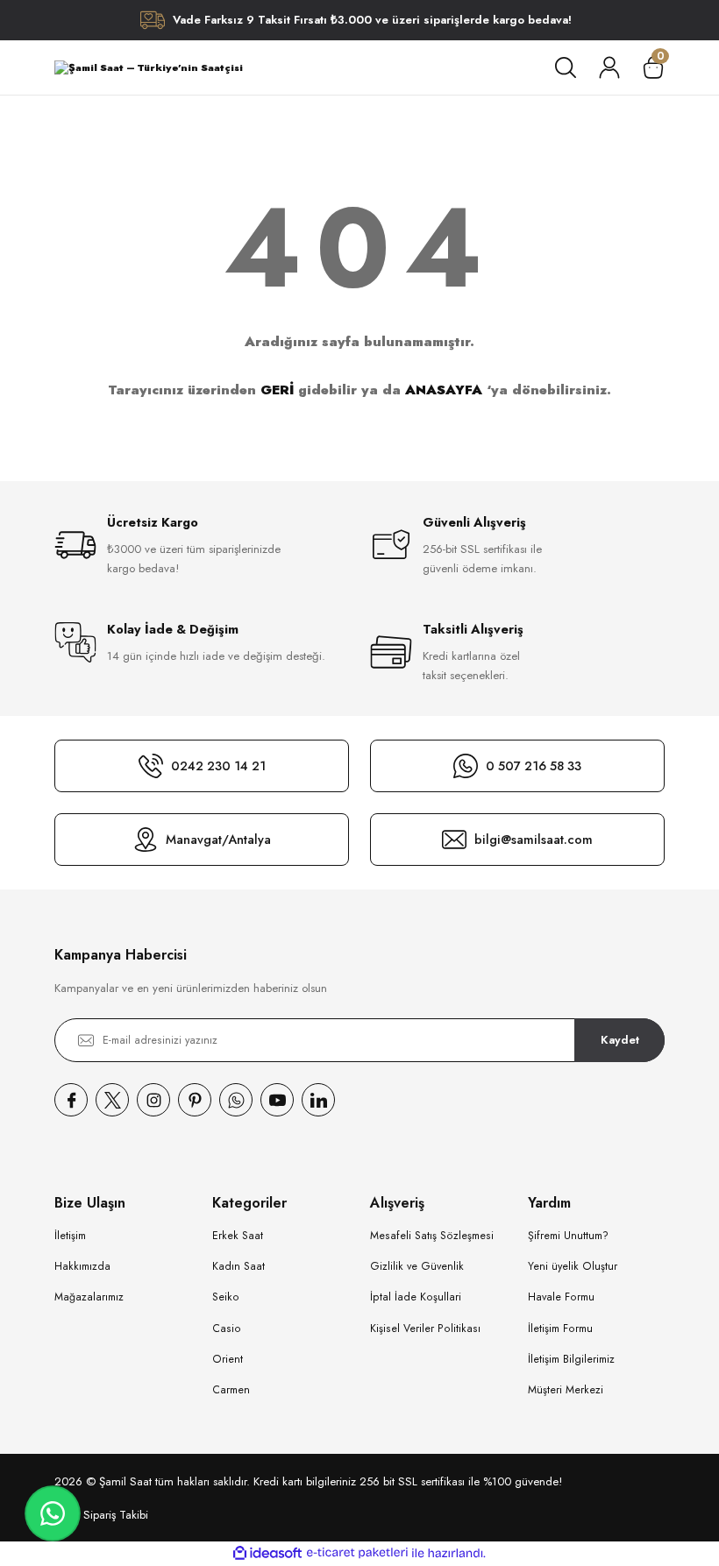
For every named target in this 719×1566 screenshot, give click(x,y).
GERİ (277, 390)
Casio (226, 1328)
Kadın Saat (238, 1266)
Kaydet (620, 1039)
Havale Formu (561, 1297)
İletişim (70, 1236)
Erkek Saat (237, 1236)
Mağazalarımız (89, 1297)
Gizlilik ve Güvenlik (417, 1266)
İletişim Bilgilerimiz (571, 1359)
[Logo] (148, 67)
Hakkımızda (82, 1266)
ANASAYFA (443, 390)
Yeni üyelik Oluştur (572, 1266)
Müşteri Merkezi (565, 1390)
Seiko (225, 1297)
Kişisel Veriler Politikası (425, 1328)
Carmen (231, 1390)
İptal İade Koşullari (415, 1297)
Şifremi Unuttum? (568, 1236)
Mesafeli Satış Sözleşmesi (432, 1236)
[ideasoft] (267, 1554)
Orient (227, 1359)
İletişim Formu (560, 1328)
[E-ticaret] (357, 1553)
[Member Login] (609, 67)
